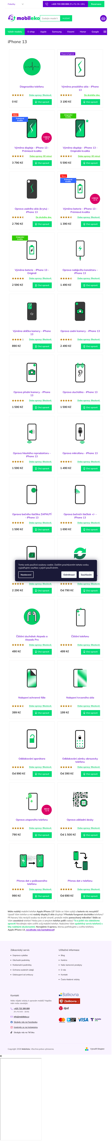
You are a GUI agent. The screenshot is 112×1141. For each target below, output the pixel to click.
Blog (63, 955)
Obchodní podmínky (21, 960)
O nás (63, 970)
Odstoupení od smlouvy (23, 974)
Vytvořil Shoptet (97, 1049)
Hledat (66, 18)
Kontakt (64, 974)
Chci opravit (43, 102)
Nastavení (26, 574)
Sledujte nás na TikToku (24, 1032)
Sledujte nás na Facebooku (25, 1022)
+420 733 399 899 (22, 1008)
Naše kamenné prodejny (71, 965)
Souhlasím (86, 574)
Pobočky (11, 4)
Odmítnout (69, 574)
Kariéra (64, 960)
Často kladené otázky (70, 979)
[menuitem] (15, 31)
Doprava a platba (20, 955)
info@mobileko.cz (21, 1016)
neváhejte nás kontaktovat (40, 929)
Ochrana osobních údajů (23, 970)
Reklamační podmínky (22, 965)
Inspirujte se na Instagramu (26, 1027)
